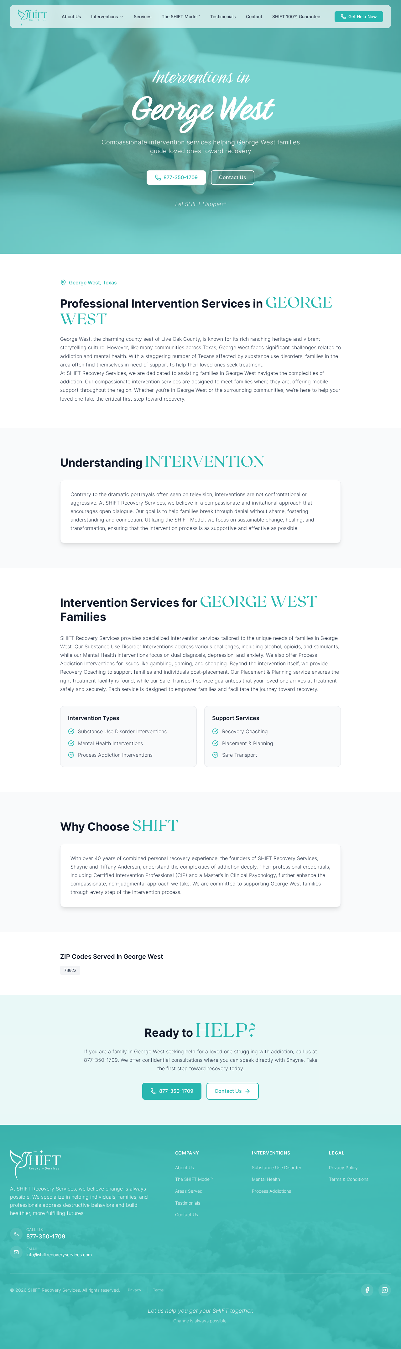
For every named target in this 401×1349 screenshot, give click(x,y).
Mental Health (266, 1179)
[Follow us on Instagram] (384, 1290)
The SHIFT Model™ (194, 1179)
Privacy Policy (343, 1167)
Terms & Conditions (348, 1179)
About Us (184, 1167)
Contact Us (186, 1214)
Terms (158, 1290)
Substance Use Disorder (276, 1167)
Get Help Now (362, 16)
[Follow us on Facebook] (367, 1290)
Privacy (134, 1290)
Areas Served (189, 1191)
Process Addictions (271, 1191)
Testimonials (187, 1203)
